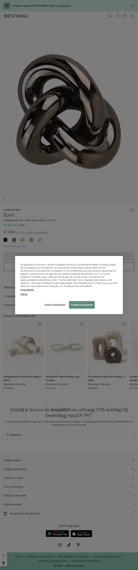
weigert (105, 283)
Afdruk (23, 294)
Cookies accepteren (82, 304)
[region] (69, 285)
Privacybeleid (27, 290)
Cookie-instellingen (54, 304)
